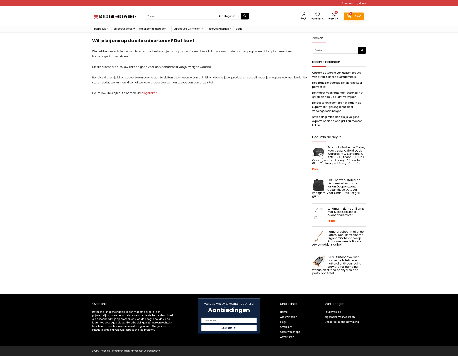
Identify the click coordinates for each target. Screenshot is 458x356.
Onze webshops (290, 332)
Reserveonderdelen (219, 29)
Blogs (239, 29)
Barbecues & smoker (187, 29)
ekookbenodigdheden (152, 29)
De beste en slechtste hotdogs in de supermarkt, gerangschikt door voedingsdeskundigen (336, 107)
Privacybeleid (333, 312)
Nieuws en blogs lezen (354, 3)
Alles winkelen (288, 317)
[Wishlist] (317, 15)
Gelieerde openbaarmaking (342, 322)
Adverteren (287, 337)
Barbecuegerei (123, 29)
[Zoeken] (245, 16)
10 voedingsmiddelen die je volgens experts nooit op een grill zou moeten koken (337, 121)
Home (284, 312)
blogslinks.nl (149, 93)
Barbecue (100, 29)
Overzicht (286, 327)
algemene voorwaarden (340, 317)
